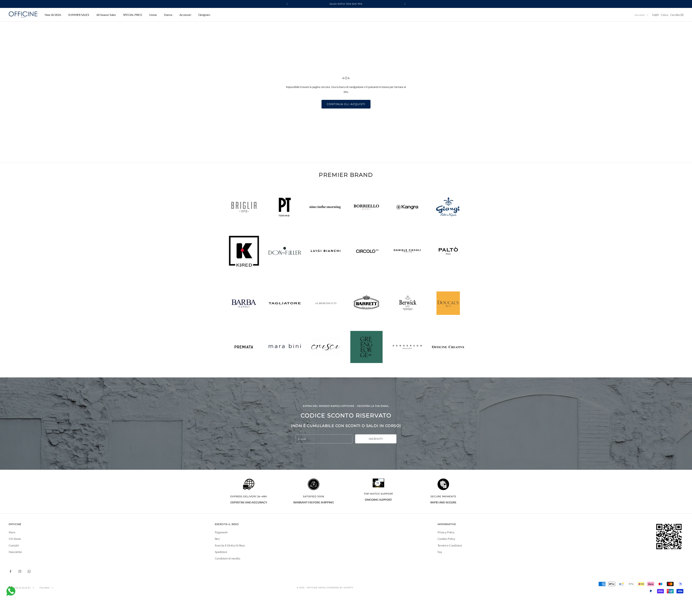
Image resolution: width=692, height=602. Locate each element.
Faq (440, 552)
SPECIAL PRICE (132, 14)
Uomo (153, 14)
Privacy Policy (446, 532)
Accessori (185, 14)
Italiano (639, 15)
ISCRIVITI (376, 439)
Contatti (14, 545)
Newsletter (15, 552)
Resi (217, 538)
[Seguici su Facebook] (10, 571)
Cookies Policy (446, 538)
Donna (168, 14)
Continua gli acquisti (346, 104)
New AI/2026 (53, 14)
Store (12, 532)
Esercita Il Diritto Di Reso (230, 545)
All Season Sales (106, 14)
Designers (204, 14)
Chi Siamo (15, 538)
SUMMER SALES (78, 14)
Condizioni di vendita (227, 558)
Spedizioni (221, 552)
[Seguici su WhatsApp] (29, 571)
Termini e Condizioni (450, 545)
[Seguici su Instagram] (20, 571)
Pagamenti (221, 532)
